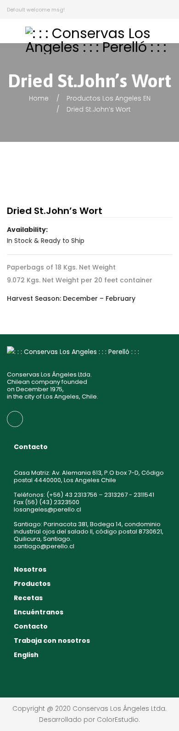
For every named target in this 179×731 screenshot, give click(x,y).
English (26, 654)
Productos (32, 583)
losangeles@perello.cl (47, 509)
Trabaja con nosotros (52, 640)
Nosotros (30, 569)
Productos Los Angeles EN (109, 98)
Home (39, 98)
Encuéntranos (38, 612)
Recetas (28, 597)
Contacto (31, 626)
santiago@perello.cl (44, 546)
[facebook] (15, 419)
